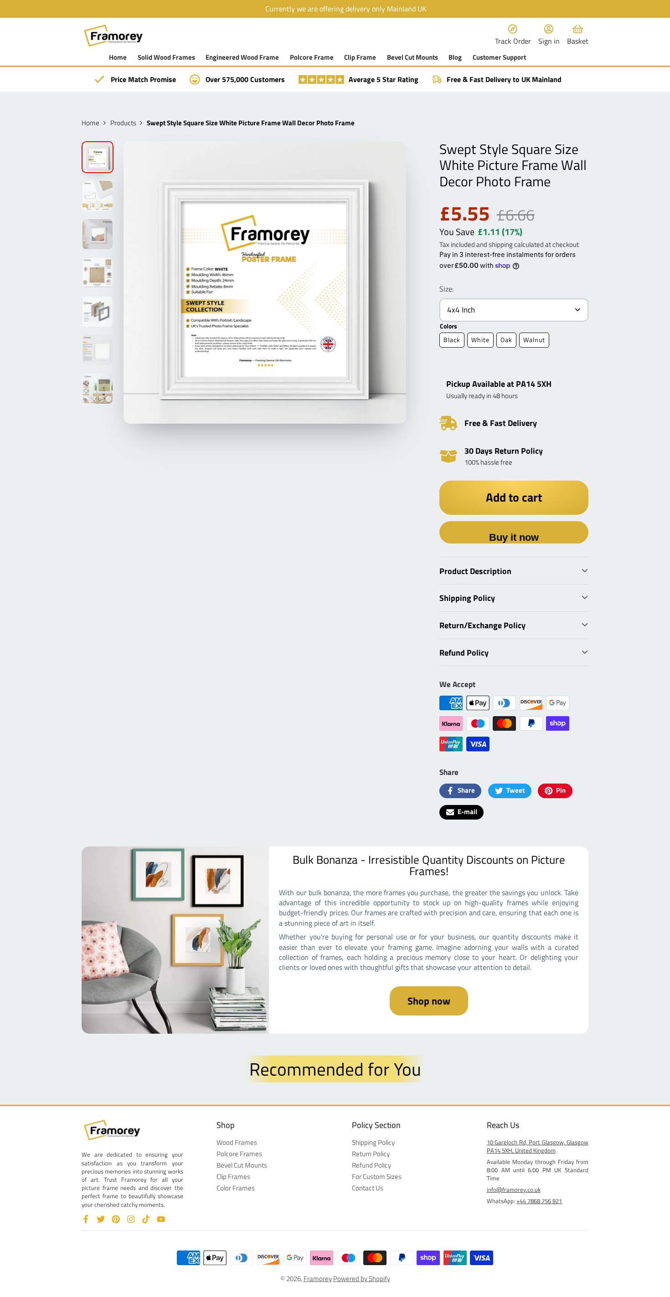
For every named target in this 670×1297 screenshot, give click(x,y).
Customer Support (499, 57)
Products (123, 123)
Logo (113, 35)
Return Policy (371, 1154)
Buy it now (514, 537)
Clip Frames (233, 1177)
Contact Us (367, 1188)
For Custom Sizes (377, 1177)
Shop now (428, 1001)
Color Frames (235, 1188)
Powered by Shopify (361, 1278)
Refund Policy (371, 1165)
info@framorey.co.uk (514, 1189)
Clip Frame (360, 57)
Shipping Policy (373, 1143)
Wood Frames (236, 1143)
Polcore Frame (312, 57)
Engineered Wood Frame (242, 57)
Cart (577, 35)
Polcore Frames (239, 1154)
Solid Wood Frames (166, 57)
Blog (455, 57)
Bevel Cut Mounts (412, 57)
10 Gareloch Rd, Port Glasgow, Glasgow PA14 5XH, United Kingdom (537, 1146)
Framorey (318, 1278)
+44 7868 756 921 (539, 1200)
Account (549, 35)
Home (118, 57)
